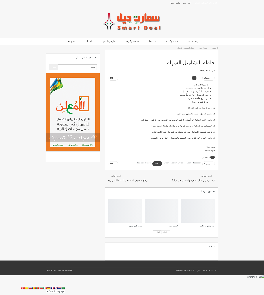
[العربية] (63, 288)
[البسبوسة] (161, 211)
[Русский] (30, 288)
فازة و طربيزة (109, 41)
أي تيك (89, 41)
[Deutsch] (48, 288)
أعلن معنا (187, 3)
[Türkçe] (23, 288)
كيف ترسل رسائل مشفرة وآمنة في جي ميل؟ (193, 180)
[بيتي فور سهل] (125, 211)
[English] (56, 288)
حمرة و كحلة (172, 41)
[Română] (34, 288)
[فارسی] (41, 288)
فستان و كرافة (132, 41)
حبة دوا (152, 41)
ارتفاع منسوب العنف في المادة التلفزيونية (128, 180)
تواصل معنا (175, 3)
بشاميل (205, 157)
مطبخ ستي (70, 41)
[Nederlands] (59, 288)
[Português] (37, 288)
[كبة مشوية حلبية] (198, 211)
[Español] (26, 288)
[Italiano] (45, 288)
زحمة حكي (193, 41)
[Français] (52, 288)
